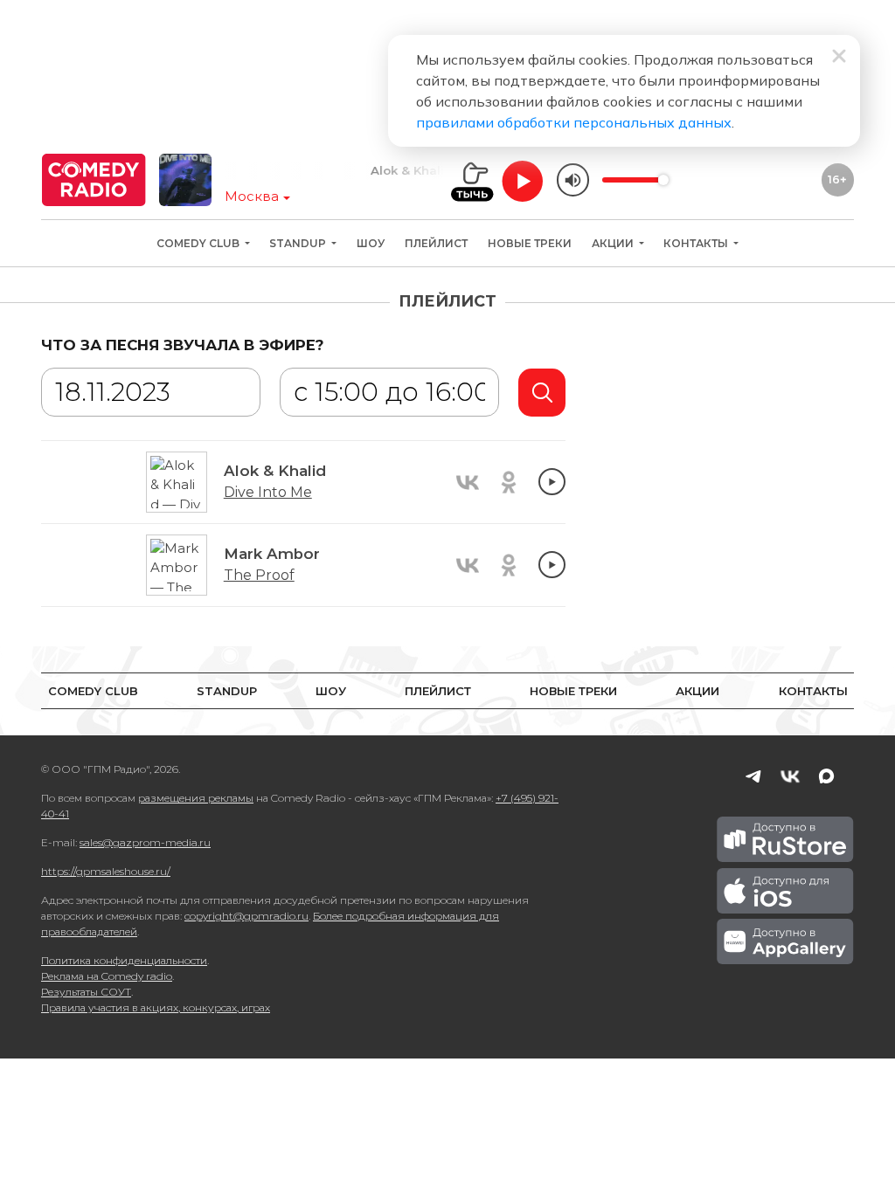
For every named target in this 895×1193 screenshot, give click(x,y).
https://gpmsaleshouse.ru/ (105, 871)
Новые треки (530, 243)
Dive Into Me (268, 492)
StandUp (299, 243)
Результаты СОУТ (86, 991)
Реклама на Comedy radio (106, 976)
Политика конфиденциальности (124, 960)
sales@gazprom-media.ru (145, 842)
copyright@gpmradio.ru (246, 915)
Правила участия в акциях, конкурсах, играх (155, 1007)
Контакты (697, 243)
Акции (614, 243)
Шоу (371, 243)
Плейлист (436, 243)
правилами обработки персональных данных (574, 122)
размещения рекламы (195, 797)
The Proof (259, 575)
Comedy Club (199, 243)
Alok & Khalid (397, 170)
